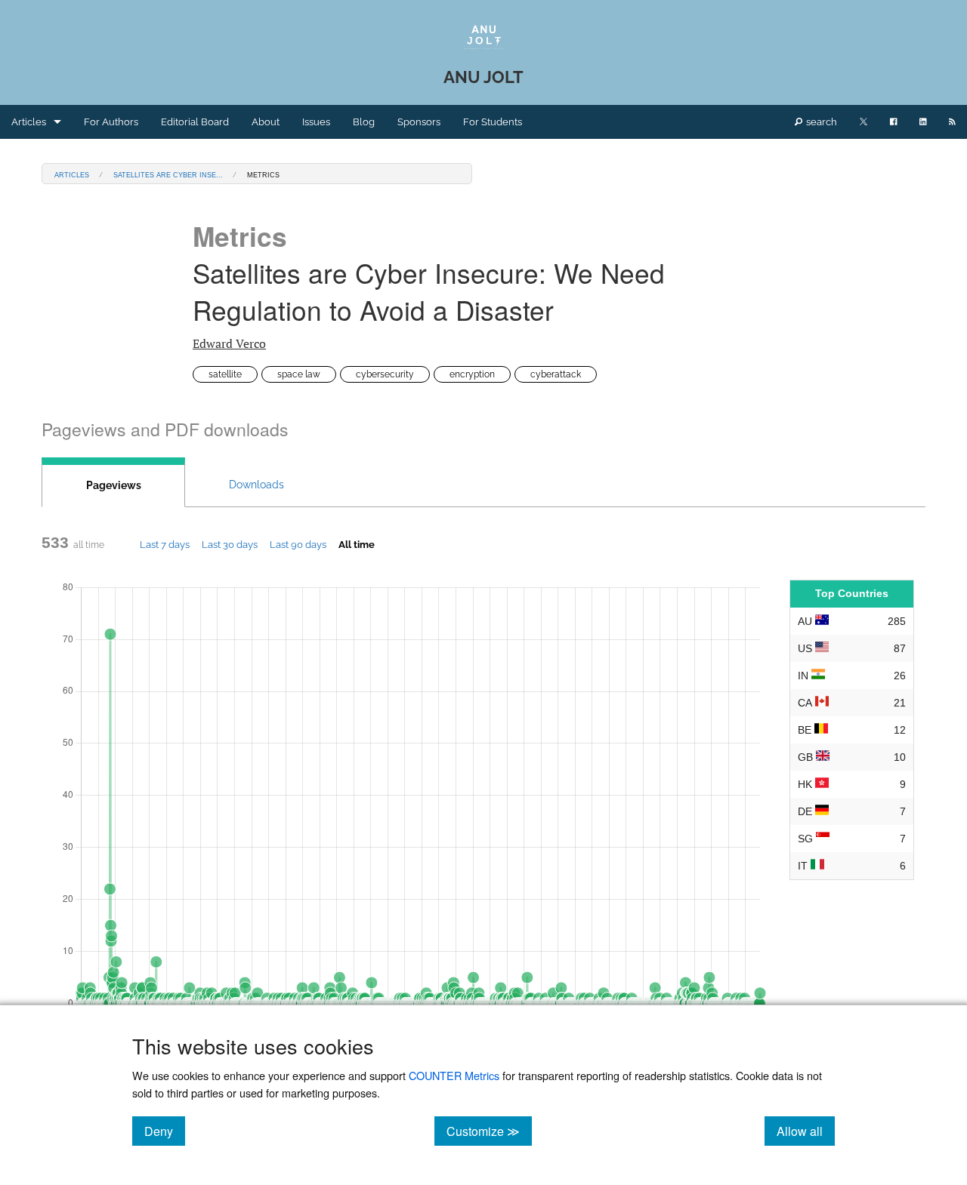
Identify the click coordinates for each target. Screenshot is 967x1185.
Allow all (806, 1131)
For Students (492, 122)
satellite (225, 374)
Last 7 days (165, 544)
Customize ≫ (489, 1131)
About (266, 122)
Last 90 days (298, 544)
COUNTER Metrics (454, 1075)
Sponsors (418, 122)
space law (298, 374)
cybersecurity (385, 374)
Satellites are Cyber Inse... (168, 174)
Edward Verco (229, 343)
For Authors (111, 122)
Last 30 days (230, 544)
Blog (364, 122)
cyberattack (555, 374)
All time (356, 544)
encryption (472, 374)
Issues (316, 122)
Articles (28, 122)
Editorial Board (195, 122)
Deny (164, 1131)
